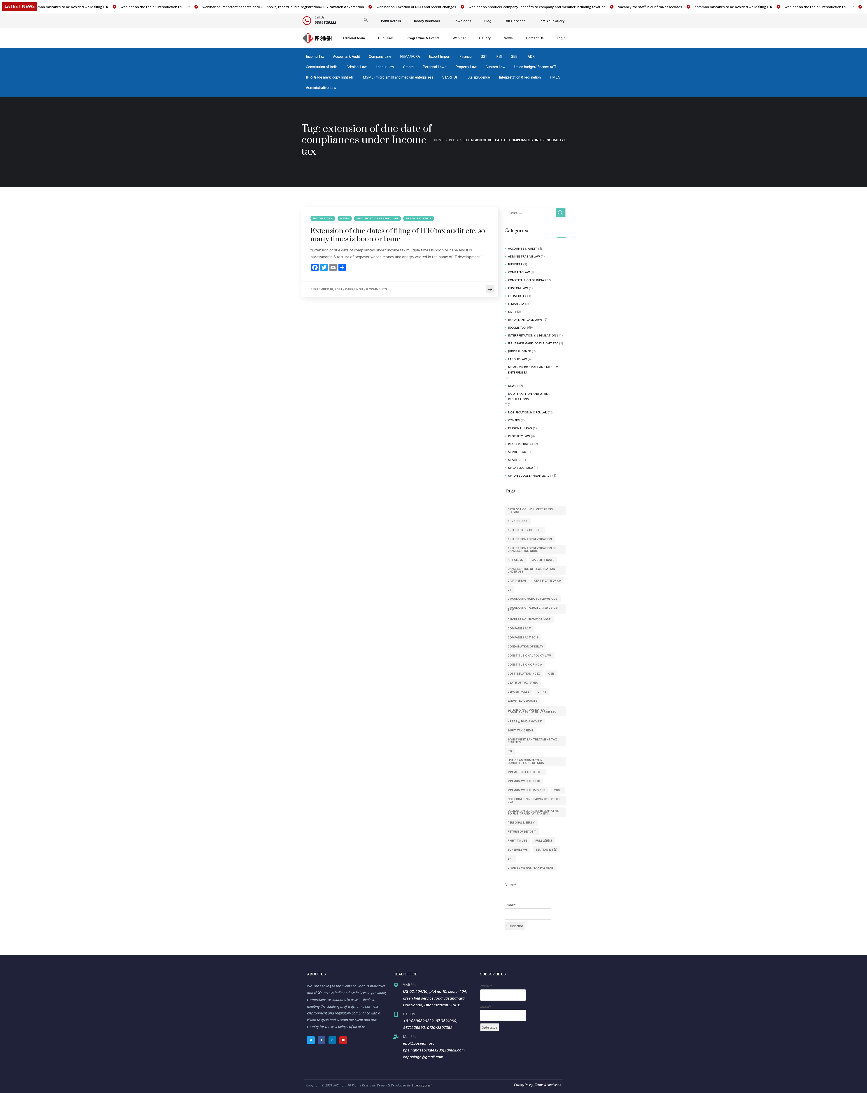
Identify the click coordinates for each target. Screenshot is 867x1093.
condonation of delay (525, 646)
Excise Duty (517, 296)
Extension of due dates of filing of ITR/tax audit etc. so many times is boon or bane (397, 235)
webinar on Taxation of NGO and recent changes (377, 7)
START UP (450, 77)
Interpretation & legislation (520, 77)
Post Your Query (551, 21)
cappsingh (354, 289)
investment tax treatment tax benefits (532, 741)
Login (561, 38)
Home (325, 38)
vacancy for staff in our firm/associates (611, 7)
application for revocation (530, 539)
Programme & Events (423, 38)
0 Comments (376, 289)
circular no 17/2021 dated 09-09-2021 (533, 609)
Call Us (319, 17)
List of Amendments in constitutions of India (526, 762)
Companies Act (519, 628)
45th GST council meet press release (530, 511)
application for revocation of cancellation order (532, 549)
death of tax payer (523, 682)
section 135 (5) (546, 849)
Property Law (466, 67)
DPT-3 (541, 691)
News (508, 38)
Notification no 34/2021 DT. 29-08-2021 (534, 800)
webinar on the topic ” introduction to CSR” (116, 7)
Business (515, 264)
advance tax (518, 521)
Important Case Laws (525, 320)
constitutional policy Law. (530, 655)
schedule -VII (517, 849)
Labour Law (385, 67)
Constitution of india (322, 67)
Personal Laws (434, 67)
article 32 (516, 560)
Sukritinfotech (422, 1085)
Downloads (462, 21)
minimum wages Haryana (526, 790)
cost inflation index (524, 673)
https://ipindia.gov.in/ (525, 721)
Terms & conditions (547, 1085)
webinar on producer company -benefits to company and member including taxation (498, 7)
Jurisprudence (478, 77)
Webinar (459, 38)
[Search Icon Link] (366, 21)
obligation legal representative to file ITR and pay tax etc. (533, 812)
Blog (487, 21)
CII (509, 589)
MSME (558, 790)
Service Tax (517, 452)
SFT (510, 858)
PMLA (555, 77)
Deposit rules (518, 691)
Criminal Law (357, 67)
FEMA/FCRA (410, 56)
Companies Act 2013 (523, 637)
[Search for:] (535, 212)
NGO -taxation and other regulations (529, 396)
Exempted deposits (522, 700)
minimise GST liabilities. (525, 772)
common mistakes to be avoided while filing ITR (695, 7)
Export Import (439, 56)
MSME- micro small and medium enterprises (398, 77)
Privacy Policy (523, 1085)
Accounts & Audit (346, 56)
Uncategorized (520, 468)
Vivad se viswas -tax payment (531, 867)
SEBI (515, 56)
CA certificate (543, 560)
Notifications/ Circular (377, 218)
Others (408, 67)
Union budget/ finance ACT (535, 67)
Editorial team (354, 38)
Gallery (485, 38)
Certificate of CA (547, 580)
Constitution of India (525, 664)
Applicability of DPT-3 (525, 530)
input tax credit (521, 730)
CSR (551, 673)
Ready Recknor (418, 218)
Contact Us (535, 38)
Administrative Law (321, 88)
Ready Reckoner (427, 21)
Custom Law (495, 67)
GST (484, 56)
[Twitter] (311, 1040)
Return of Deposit (522, 831)
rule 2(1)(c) (543, 840)
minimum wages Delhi (524, 781)
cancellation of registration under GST (531, 570)
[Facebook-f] (322, 1040)
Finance (465, 56)
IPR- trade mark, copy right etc (330, 77)
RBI (499, 56)
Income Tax (315, 56)
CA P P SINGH (517, 580)
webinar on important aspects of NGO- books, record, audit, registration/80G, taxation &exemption (244, 7)
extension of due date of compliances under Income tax (532, 711)
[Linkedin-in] (332, 1040)
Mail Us (409, 1036)
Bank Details (391, 21)
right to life (517, 840)
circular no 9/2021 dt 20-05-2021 (533, 598)
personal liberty (521, 822)
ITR (510, 751)
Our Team (386, 38)
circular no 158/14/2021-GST (529, 619)
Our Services (514, 21)
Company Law (380, 56)
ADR (531, 56)
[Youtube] (343, 1040)
